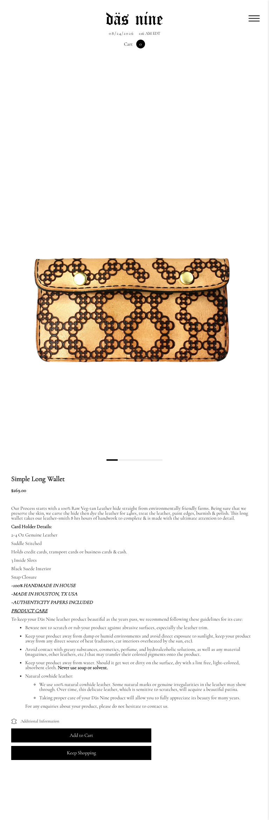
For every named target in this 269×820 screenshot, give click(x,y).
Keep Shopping (81, 753)
